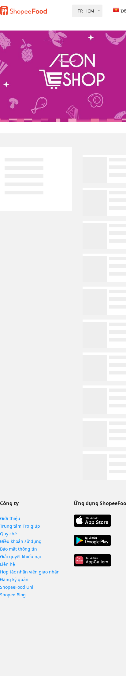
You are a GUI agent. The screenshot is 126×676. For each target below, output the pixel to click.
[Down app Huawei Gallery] (92, 560)
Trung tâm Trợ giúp (20, 526)
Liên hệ (7, 564)
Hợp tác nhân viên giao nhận (30, 572)
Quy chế (8, 534)
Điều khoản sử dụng (21, 541)
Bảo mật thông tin (18, 549)
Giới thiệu (10, 518)
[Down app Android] (92, 540)
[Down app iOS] (92, 521)
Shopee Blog (13, 595)
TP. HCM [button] (86, 11)
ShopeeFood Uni (16, 587)
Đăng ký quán (14, 579)
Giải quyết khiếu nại (20, 556)
